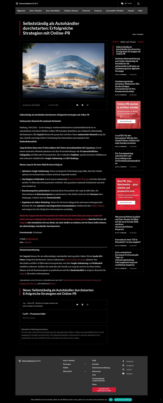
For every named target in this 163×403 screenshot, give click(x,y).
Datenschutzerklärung (123, 399)
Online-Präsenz (97, 206)
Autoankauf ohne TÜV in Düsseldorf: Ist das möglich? (128, 240)
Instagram (130, 365)
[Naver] (77, 105)
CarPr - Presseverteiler (34, 313)
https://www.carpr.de (29, 318)
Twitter (129, 370)
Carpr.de (23, 223)
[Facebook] (123, 361)
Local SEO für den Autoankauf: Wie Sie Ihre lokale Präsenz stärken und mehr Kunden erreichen (127, 139)
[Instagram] (123, 366)
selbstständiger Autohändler (33, 306)
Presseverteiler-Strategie (78, 179)
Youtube (129, 374)
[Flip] (82, 105)
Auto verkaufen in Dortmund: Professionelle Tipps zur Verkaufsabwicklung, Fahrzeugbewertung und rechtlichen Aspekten (126, 258)
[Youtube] (123, 374)
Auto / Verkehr (138, 34)
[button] (138, 3)
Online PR (30, 303)
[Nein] (160, 400)
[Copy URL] (87, 105)
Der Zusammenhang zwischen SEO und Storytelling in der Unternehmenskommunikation (127, 158)
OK (111, 399)
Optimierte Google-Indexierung (46, 303)
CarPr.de (53, 283)
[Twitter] (123, 370)
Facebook (129, 361)
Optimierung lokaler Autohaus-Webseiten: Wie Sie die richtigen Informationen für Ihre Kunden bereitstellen (127, 86)
